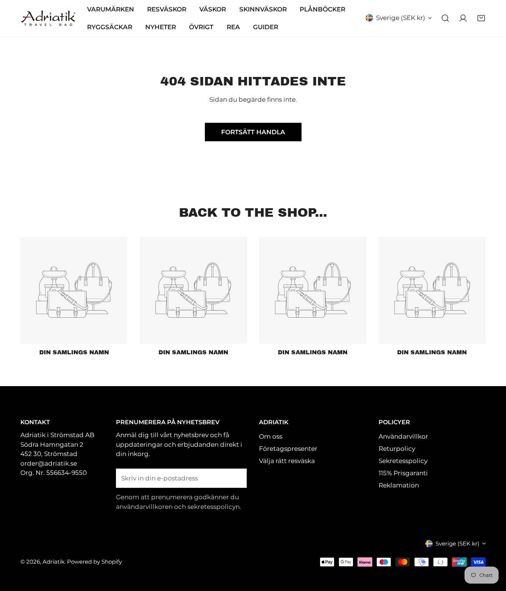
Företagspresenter (288, 448)
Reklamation (399, 485)
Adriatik (53, 561)
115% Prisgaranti (403, 473)
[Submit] (236, 478)
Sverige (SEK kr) (400, 17)
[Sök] (445, 18)
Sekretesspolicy (403, 461)
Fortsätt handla (253, 132)
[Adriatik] (48, 18)
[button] (481, 18)
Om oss (270, 436)
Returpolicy (397, 448)
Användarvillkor (403, 436)
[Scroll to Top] (492, 551)
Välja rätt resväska (287, 461)
